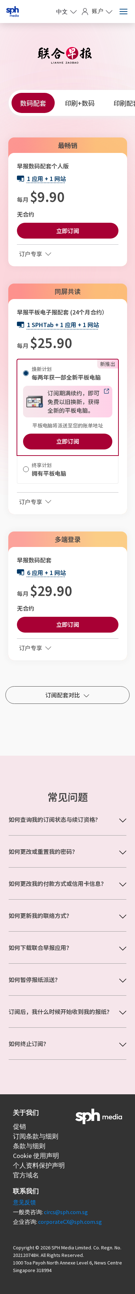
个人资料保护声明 (39, 1165)
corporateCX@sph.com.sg (70, 1221)
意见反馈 (24, 1202)
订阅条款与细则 (35, 1136)
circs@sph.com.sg (66, 1212)
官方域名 (26, 1175)
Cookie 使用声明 (36, 1156)
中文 (62, 11)
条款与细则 (29, 1146)
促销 (19, 1126)
